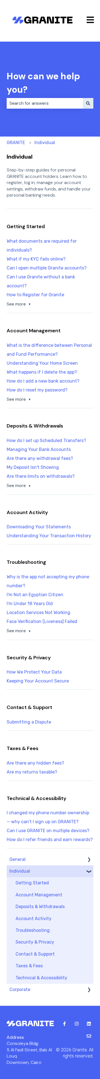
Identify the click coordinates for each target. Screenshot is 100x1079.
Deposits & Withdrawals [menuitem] (40, 906)
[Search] (88, 103)
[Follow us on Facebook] (64, 1023)
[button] (88, 860)
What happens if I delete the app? (42, 372)
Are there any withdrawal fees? (40, 458)
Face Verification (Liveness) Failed (42, 621)
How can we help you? (43, 83)
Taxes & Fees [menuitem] (29, 965)
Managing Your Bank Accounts (39, 449)
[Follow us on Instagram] (76, 1023)
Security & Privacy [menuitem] (35, 942)
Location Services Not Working (38, 612)
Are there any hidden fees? (35, 763)
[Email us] (88, 1036)
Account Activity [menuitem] (33, 918)
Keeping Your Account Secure (38, 681)
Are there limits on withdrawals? (41, 476)
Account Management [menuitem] (39, 894)
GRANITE (16, 142)
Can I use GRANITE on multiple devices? (48, 830)
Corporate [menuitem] (19, 989)
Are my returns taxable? (32, 772)
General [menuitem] (17, 859)
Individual (44, 142)
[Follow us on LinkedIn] (88, 1023)
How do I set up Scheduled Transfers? (46, 440)
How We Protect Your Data (34, 672)
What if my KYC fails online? (36, 259)
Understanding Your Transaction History (49, 535)
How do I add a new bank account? (43, 381)
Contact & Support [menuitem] (35, 954)
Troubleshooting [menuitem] (33, 930)
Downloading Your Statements (39, 526)
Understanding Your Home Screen (42, 363)
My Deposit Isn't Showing (33, 467)
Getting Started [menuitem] (32, 882)
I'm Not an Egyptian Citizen (35, 594)
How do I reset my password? (37, 390)
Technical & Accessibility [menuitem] (41, 977)
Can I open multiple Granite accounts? (47, 268)
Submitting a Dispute (29, 722)
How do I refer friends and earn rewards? (50, 839)
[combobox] (45, 103)
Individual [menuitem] (19, 871)
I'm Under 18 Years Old (30, 603)
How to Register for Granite (35, 294)
